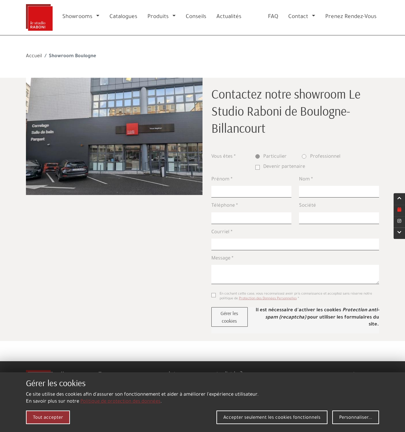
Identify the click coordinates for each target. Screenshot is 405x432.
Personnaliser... (355, 418)
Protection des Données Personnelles (268, 299)
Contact (298, 17)
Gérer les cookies (229, 317)
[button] (99, 17)
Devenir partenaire (284, 167)
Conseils (196, 17)
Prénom (220, 179)
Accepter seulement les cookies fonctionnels (272, 418)
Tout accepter (48, 418)
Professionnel (325, 157)
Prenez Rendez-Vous (351, 17)
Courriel (220, 232)
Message (220, 258)
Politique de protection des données (120, 402)
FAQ (273, 17)
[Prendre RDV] (399, 210)
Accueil (34, 56)
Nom (304, 179)
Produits (158, 17)
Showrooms (77, 17)
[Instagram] (399, 222)
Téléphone (223, 206)
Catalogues (123, 17)
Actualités (228, 17)
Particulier (275, 157)
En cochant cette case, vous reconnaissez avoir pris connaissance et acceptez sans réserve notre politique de (296, 296)
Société (307, 206)
